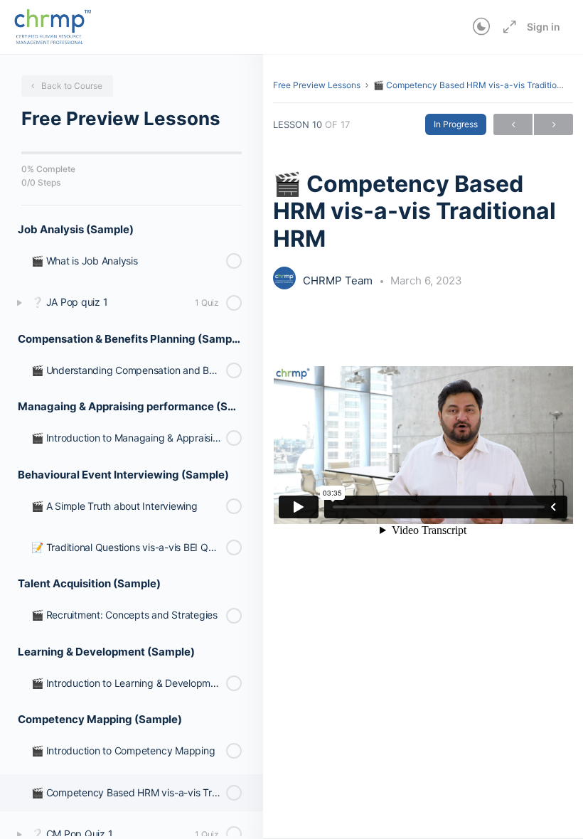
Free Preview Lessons (316, 85)
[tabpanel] (423, 445)
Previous (513, 124)
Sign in (543, 27)
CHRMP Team (339, 280)
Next (553, 124)
